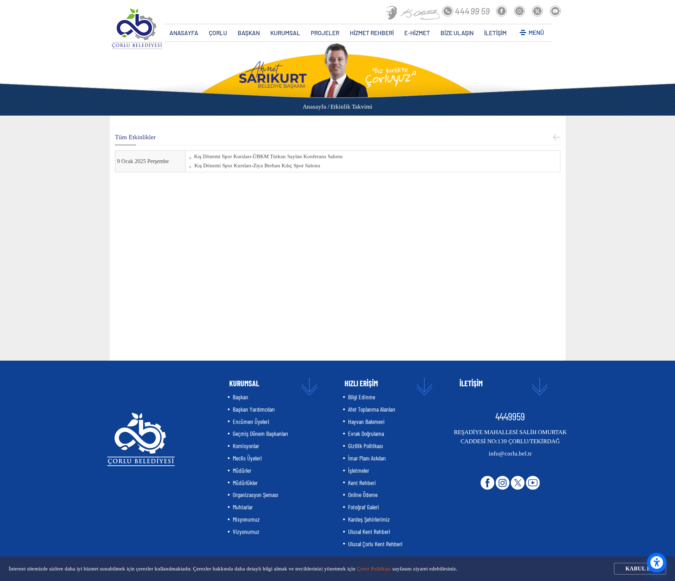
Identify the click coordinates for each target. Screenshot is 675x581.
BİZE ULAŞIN (457, 32)
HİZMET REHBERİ (372, 32)
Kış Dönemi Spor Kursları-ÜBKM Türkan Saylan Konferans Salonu (268, 156)
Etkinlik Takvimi (351, 106)
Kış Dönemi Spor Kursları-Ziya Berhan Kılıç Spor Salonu (257, 165)
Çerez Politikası (374, 569)
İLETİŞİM (495, 32)
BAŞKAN (249, 32)
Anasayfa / (316, 106)
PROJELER (325, 32)
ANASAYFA (183, 32)
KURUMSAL (285, 32)
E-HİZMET (417, 32)
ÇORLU (218, 32)
